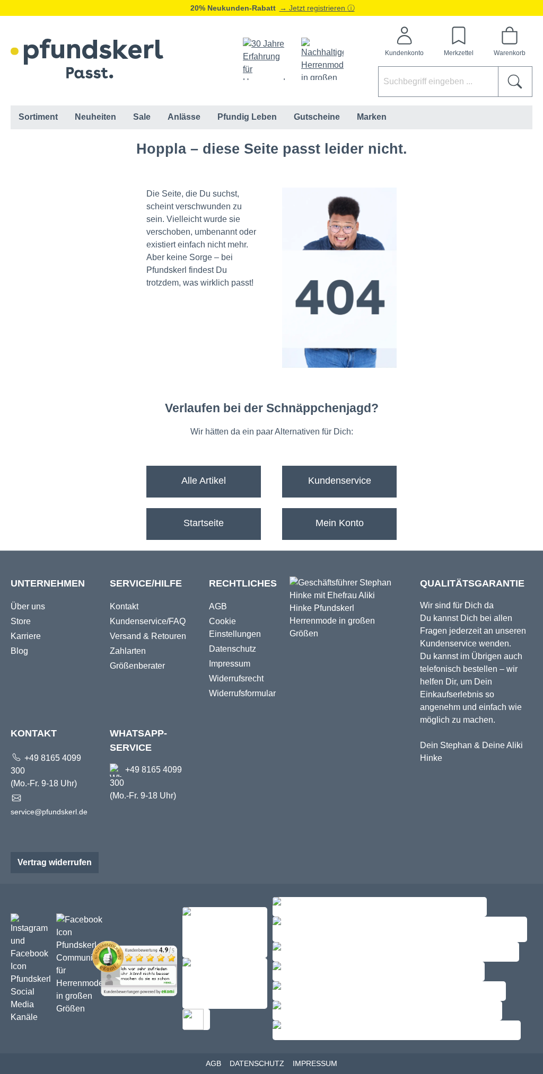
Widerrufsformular (242, 693)
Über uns (28, 606)
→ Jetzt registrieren (313, 8)
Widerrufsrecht (236, 678)
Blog (19, 650)
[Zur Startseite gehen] (87, 58)
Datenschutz (232, 648)
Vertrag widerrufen (54, 862)
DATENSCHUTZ (257, 1063)
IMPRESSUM (315, 1063)
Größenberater (137, 665)
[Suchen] (515, 81)
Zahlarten (128, 650)
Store (21, 621)
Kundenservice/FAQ (148, 621)
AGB (218, 606)
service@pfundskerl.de (49, 811)
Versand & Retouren (148, 636)
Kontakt (124, 606)
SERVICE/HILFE (146, 583)
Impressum (229, 663)
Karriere (26, 636)
